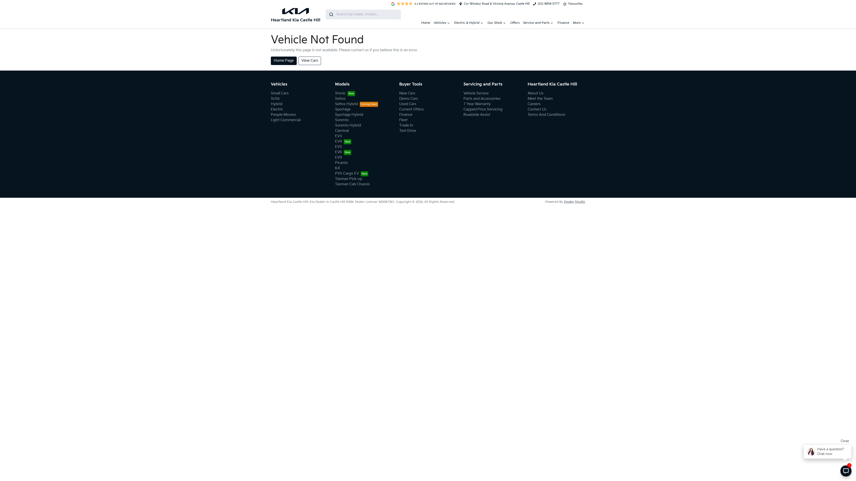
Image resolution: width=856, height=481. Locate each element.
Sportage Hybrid (349, 115)
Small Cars (280, 93)
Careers (534, 104)
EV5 (338, 147)
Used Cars (407, 104)
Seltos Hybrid (346, 104)
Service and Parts (536, 23)
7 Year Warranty (477, 104)
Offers (515, 23)
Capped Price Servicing (482, 109)
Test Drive (407, 131)
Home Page (284, 61)
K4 (337, 168)
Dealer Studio (574, 202)
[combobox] (363, 14)
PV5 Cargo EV (347, 173)
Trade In (406, 125)
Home (425, 23)
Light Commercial (286, 120)
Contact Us (537, 109)
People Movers (283, 115)
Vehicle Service (476, 93)
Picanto (341, 163)
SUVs (275, 99)
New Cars (407, 93)
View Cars (309, 61)
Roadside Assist (476, 115)
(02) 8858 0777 (549, 4)
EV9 (338, 157)
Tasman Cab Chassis (352, 184)
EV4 (338, 141)
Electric (277, 109)
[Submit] (331, 14)
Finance (563, 23)
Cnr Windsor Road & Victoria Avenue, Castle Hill (496, 4)
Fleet (403, 120)
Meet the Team (540, 99)
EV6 (338, 152)
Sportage (343, 109)
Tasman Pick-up (348, 179)
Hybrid (276, 104)
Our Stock (495, 23)
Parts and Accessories (481, 99)
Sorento (342, 120)
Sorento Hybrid (348, 125)
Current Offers (411, 109)
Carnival (342, 131)
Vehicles (440, 23)
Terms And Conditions (546, 115)
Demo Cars (408, 99)
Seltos (340, 99)
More (577, 23)
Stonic (340, 93)
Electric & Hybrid (466, 23)
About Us (535, 93)
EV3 (338, 136)
